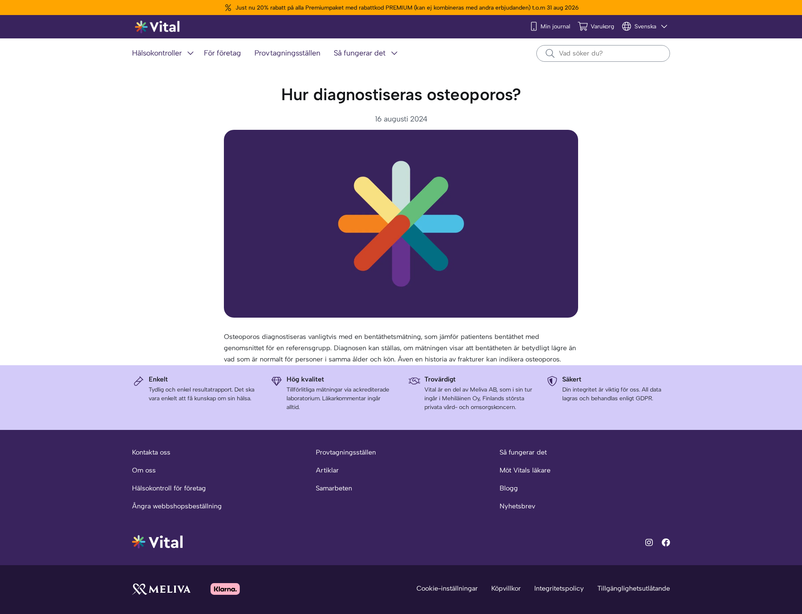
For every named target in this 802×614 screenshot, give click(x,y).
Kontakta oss (151, 452)
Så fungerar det (523, 452)
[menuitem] (164, 53)
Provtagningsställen (346, 452)
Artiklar (327, 470)
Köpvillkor (506, 588)
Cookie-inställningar (447, 588)
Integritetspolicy (559, 588)
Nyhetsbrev (517, 506)
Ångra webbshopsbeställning (177, 506)
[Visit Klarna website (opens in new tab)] (225, 589)
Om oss (144, 470)
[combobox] (603, 53)
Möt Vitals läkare (525, 470)
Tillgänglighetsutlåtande (633, 588)
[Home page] (157, 27)
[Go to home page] (157, 541)
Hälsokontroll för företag (169, 488)
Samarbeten (334, 488)
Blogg (509, 488)
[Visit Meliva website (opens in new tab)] (161, 589)
